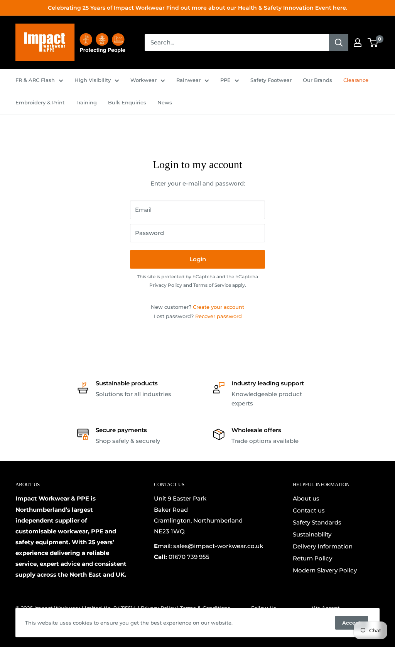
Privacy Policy (165, 285)
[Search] (338, 42)
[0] (373, 42)
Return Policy (312, 558)
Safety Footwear (271, 80)
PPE (225, 80)
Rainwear (188, 80)
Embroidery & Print (39, 102)
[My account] (357, 42)
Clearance (355, 80)
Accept (351, 623)
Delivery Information (323, 546)
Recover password (218, 316)
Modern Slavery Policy (325, 570)
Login (197, 259)
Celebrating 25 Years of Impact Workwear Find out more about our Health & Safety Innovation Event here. (197, 7)
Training (86, 102)
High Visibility (92, 80)
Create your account (218, 307)
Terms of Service (212, 285)
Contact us (309, 510)
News (164, 102)
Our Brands (317, 80)
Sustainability (312, 534)
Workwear (143, 80)
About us (306, 498)
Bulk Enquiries (127, 102)
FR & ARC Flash (35, 80)
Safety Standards (317, 522)
